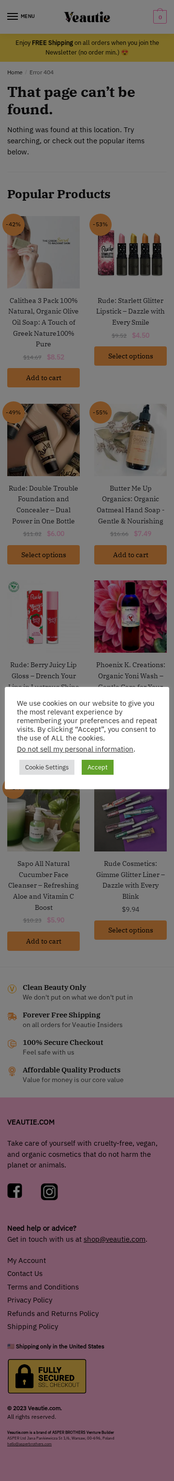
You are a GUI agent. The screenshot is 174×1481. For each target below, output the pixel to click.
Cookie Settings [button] (47, 767)
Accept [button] (97, 767)
